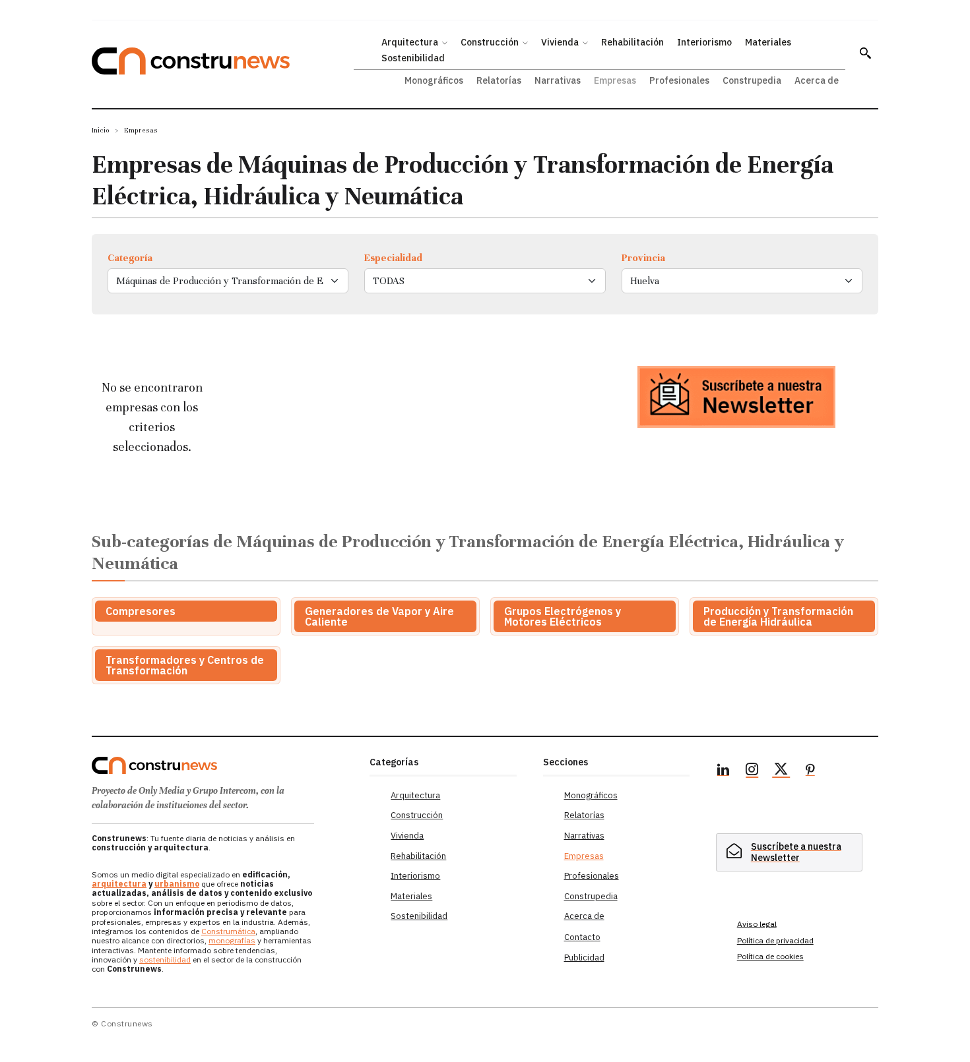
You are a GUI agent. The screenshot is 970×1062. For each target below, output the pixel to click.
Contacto (582, 937)
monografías (232, 940)
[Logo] (223, 765)
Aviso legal (757, 924)
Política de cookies (770, 956)
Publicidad (584, 957)
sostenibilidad (165, 959)
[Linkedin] (723, 771)
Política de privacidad (775, 940)
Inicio (101, 130)
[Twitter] (781, 771)
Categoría (130, 258)
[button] (865, 53)
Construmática (228, 931)
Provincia (643, 258)
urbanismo (176, 884)
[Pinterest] (810, 771)
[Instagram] (752, 771)
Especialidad (393, 258)
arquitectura (119, 884)
